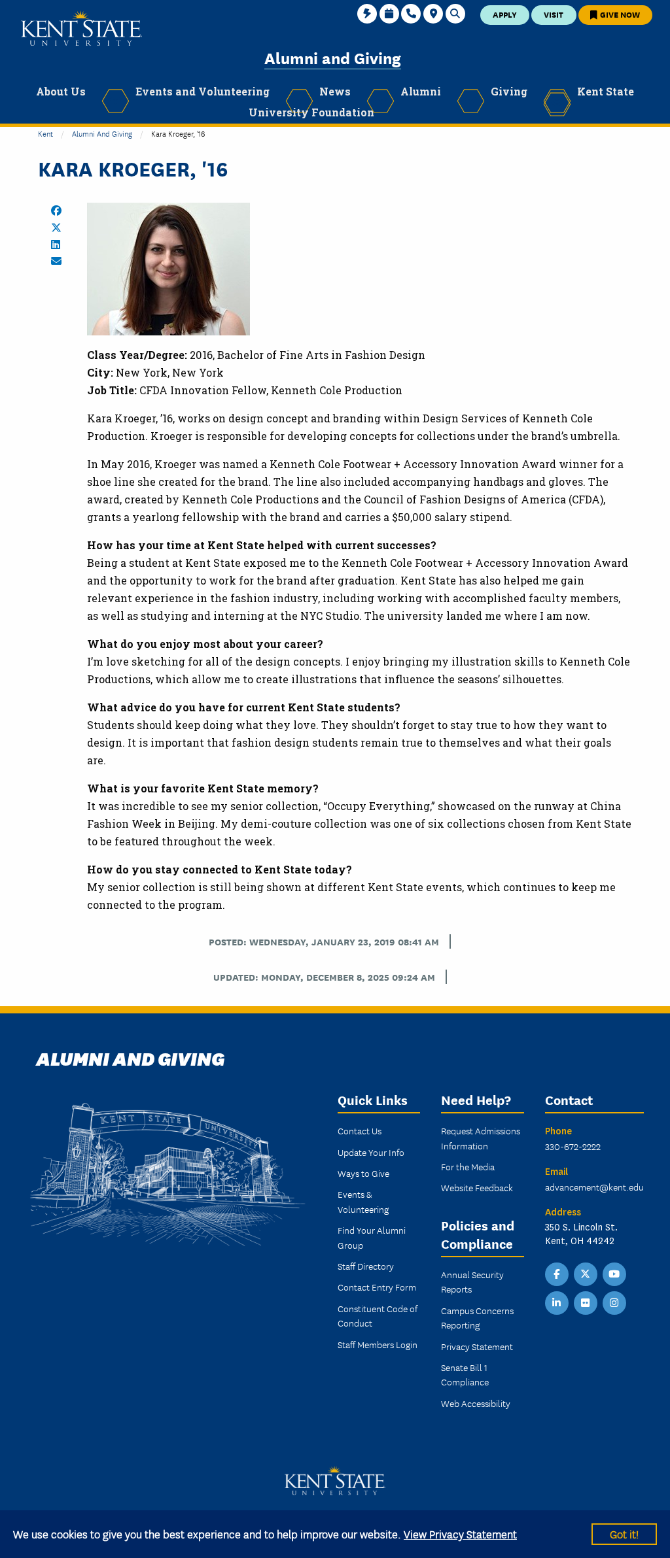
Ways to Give (363, 1173)
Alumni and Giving (332, 57)
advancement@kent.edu (594, 1186)
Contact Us (359, 1130)
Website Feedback (477, 1187)
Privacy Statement (477, 1346)
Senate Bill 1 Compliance (465, 1374)
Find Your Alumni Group (372, 1237)
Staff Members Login (377, 1344)
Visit (553, 14)
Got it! (624, 1533)
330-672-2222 (573, 1146)
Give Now (619, 14)
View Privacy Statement (460, 1533)
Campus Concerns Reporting (477, 1317)
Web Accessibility (475, 1403)
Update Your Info (371, 1152)
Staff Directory (366, 1266)
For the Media (468, 1166)
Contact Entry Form (377, 1286)
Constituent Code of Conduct (377, 1315)
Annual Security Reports (472, 1281)
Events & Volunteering (363, 1201)
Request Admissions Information (480, 1137)
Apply (505, 14)
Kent (45, 133)
